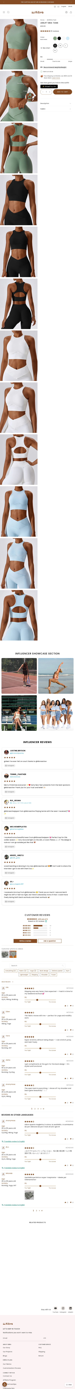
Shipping (42, 1352)
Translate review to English (14, 1141)
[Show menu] (4, 12)
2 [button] (34, 1109)
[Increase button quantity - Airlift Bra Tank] (49, 91)
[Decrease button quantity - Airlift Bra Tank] (42, 91)
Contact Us (7, 1376)
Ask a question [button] (50, 941)
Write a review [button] (25, 941)
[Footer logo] (8, 1324)
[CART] (71, 12)
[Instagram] (63, 1308)
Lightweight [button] (24, 975)
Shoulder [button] (44, 975)
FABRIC (43, 109)
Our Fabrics (7, 1364)
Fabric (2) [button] (22, 971)
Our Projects (7, 1352)
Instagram (11, 765)
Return (41, 1356)
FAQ (40, 1348)
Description (44, 103)
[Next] (71, 2)
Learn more (56, 78)
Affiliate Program (9, 1380)
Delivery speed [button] (57, 971)
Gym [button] (67, 971)
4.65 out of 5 (43, 919)
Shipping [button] (35, 975)
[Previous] (4, 2)
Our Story (6, 1348)
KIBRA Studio (7, 1360)
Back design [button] (44, 971)
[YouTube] (55, 1308)
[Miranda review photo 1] (29, 1195)
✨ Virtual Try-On (49, 86)
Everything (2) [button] (11, 971)
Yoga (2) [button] (33, 971)
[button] (45, 31)
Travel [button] (53, 975)
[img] (29, 988)
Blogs (5, 1356)
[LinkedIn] (70, 1308)
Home (42, 20)
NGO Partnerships (9, 1384)
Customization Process (12, 1368)
